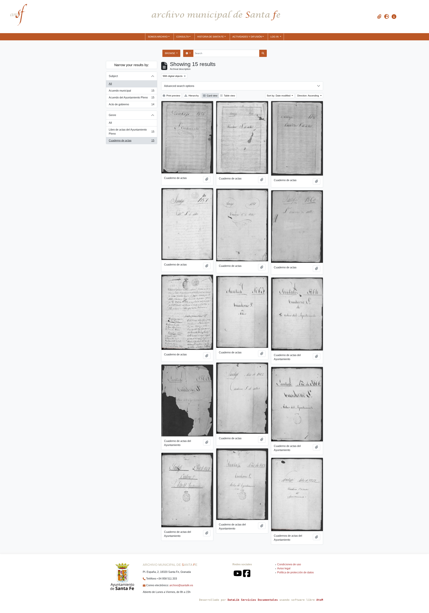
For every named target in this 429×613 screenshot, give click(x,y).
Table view (229, 95)
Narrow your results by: (131, 65)
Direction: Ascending (308, 95)
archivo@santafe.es (181, 585)
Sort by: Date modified (279, 95)
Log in (274, 36)
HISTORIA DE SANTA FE (210, 36)
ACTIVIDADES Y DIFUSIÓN (247, 36)
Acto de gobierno (131, 105)
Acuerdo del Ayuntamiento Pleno (131, 98)
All (110, 83)
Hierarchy (193, 95)
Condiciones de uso (289, 564)
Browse (170, 53)
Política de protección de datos (295, 572)
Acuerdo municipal (131, 91)
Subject (113, 76)
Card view (211, 95)
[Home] (16, 16)
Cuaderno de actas (131, 141)
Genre (112, 115)
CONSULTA (182, 36)
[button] (379, 16)
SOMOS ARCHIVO (158, 36)
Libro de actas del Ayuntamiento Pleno (131, 131)
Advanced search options (179, 86)
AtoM (319, 599)
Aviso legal (283, 568)
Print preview (173, 95)
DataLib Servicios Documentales (253, 599)
